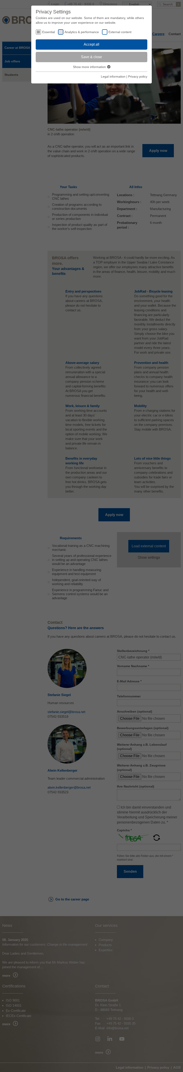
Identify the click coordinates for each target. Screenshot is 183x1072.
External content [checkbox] (119, 32)
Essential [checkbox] (48, 32)
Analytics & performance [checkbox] (81, 32)
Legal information (113, 76)
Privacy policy (137, 76)
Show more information (90, 67)
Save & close (91, 57)
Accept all (91, 44)
